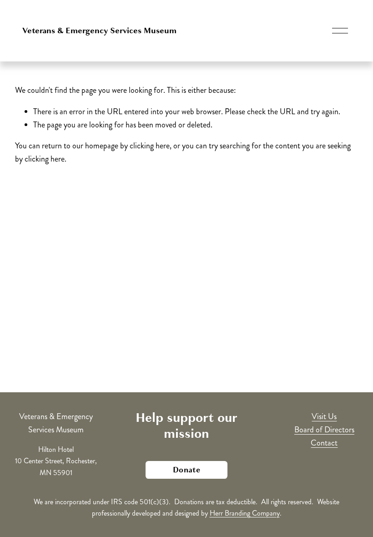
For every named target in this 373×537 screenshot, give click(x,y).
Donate (186, 470)
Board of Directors (324, 430)
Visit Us (324, 416)
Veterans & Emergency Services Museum (99, 30)
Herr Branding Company (245, 513)
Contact (324, 443)
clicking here (150, 146)
